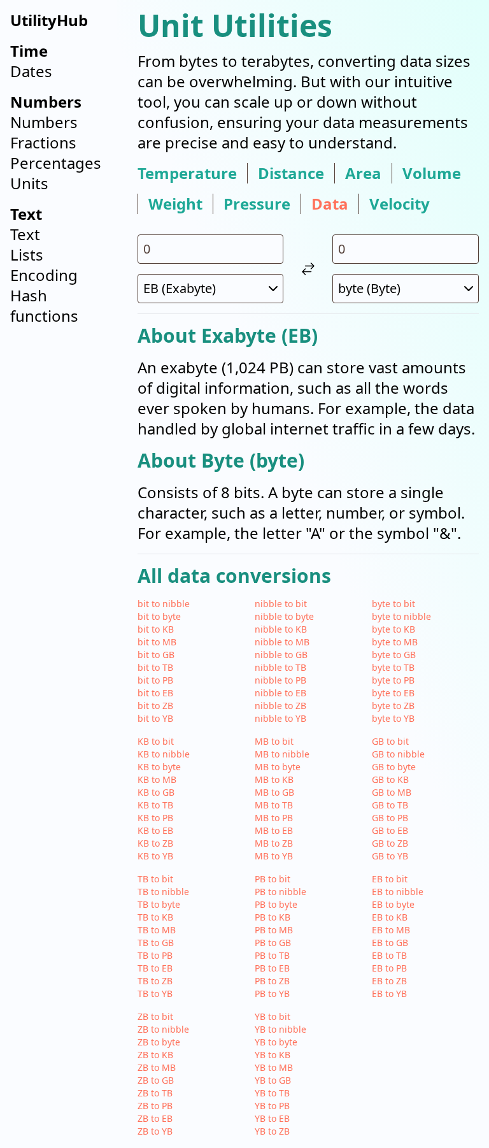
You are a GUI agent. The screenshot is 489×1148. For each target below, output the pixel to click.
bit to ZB (155, 706)
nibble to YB (280, 718)
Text (25, 234)
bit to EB (155, 693)
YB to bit (272, 1016)
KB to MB (157, 779)
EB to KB (390, 917)
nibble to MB (282, 642)
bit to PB (155, 680)
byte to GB (394, 655)
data (329, 204)
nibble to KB (281, 629)
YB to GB (273, 1080)
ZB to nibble (163, 1029)
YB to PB (272, 1106)
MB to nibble (282, 754)
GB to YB (390, 856)
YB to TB (272, 1093)
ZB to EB (155, 1118)
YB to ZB (272, 1131)
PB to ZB (272, 981)
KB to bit (156, 741)
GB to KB (390, 779)
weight (175, 204)
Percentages (55, 162)
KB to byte (159, 767)
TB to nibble (163, 892)
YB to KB (272, 1055)
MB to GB (274, 792)
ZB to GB (156, 1080)
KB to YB (155, 856)
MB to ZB (274, 843)
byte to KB (393, 629)
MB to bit (274, 741)
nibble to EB (280, 693)
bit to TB (155, 667)
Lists (26, 254)
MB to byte (278, 767)
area (363, 173)
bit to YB (155, 718)
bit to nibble (164, 604)
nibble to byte (284, 616)
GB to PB (390, 818)
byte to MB (395, 642)
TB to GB (156, 942)
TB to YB (155, 993)
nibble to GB (281, 655)
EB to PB (389, 968)
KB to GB (156, 792)
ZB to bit (155, 1016)
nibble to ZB (280, 706)
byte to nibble (401, 616)
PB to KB (272, 917)
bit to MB (157, 642)
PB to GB (273, 942)
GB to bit (390, 741)
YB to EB (272, 1118)
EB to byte (393, 904)
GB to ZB (390, 843)
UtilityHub (49, 20)
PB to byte (276, 904)
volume (431, 173)
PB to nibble (280, 892)
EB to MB (391, 930)
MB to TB (274, 805)
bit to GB (156, 655)
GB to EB (390, 830)
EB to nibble (397, 892)
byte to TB (393, 667)
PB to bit (272, 879)
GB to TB (390, 805)
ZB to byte (159, 1042)
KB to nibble (164, 754)
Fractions (43, 142)
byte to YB (393, 718)
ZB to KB (155, 1055)
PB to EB (272, 968)
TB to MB (157, 930)
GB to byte (394, 767)
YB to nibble (280, 1029)
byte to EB (393, 693)
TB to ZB (155, 981)
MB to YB (274, 856)
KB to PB (155, 818)
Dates (31, 71)
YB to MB (274, 1067)
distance (291, 173)
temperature (187, 173)
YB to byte (276, 1042)
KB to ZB (155, 843)
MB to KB (274, 779)
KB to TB (155, 805)
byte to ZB (393, 706)
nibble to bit (281, 604)
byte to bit (393, 604)
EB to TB (389, 955)
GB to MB (391, 792)
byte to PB (393, 680)
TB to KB (155, 917)
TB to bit (155, 879)
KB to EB (155, 830)
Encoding (44, 274)
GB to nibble (398, 754)
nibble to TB (280, 667)
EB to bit (390, 879)
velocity (399, 204)
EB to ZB (389, 981)
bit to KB (156, 629)
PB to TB (272, 955)
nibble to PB (280, 680)
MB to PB (274, 818)
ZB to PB (155, 1106)
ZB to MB (157, 1067)
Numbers (44, 122)
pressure (256, 204)
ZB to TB (155, 1093)
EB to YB (389, 993)
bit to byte (159, 616)
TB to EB (155, 968)
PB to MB (274, 930)
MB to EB (274, 830)
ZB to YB (155, 1131)
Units (29, 183)
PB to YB (272, 993)
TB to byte (159, 904)
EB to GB (390, 942)
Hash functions (44, 305)
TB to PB (155, 955)
